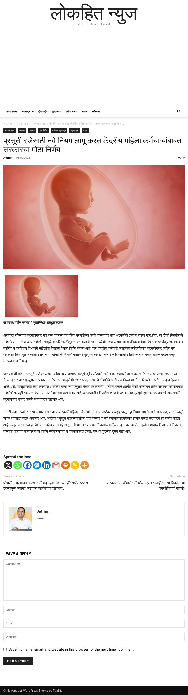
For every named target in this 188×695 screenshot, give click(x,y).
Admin (7, 157)
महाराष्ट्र (26, 111)
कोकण (22, 130)
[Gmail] (56, 465)
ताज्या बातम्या (11, 111)
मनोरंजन (96, 111)
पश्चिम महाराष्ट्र (59, 130)
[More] (84, 465)
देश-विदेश (42, 111)
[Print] (65, 465)
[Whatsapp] (17, 465)
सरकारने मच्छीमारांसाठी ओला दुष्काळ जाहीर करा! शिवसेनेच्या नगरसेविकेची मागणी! (146, 486)
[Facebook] (27, 465)
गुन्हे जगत (56, 111)
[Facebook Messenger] (37, 465)
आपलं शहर (22, 123)
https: (41, 518)
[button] (179, 111)
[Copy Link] (75, 465)
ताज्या (32, 130)
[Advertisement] (94, 68)
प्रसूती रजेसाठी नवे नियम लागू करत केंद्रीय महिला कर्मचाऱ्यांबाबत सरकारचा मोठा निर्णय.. (92, 145)
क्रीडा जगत (71, 111)
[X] (8, 465)
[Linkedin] (46, 465)
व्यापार (84, 111)
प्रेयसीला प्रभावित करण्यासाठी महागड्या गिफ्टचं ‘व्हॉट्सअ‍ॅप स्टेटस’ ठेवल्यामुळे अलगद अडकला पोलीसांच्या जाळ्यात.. (46, 486)
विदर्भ (85, 130)
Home (7, 123)
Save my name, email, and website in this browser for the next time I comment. (72, 649)
